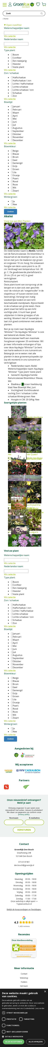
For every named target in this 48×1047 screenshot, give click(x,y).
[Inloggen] (10, 4)
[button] (24, 1036)
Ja (14, 201)
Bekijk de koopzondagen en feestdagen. (24, 909)
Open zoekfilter (14, 25)
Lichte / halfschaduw (23, 83)
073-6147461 (24, 862)
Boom (16, 54)
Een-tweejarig (20, 60)
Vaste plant (18, 67)
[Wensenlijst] (38, 4)
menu (5, 5)
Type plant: (9, 50)
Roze (15, 184)
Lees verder (39, 1008)
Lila (14, 172)
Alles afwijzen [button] (36, 1042)
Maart (16, 112)
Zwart (16, 190)
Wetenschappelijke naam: (16, 28)
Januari (16, 106)
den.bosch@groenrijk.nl (24, 865)
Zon (15, 95)
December (18, 140)
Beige (16, 150)
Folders (24, 982)
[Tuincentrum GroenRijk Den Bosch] (24, 5)
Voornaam (13, 818)
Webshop (24, 978)
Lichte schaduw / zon (23, 89)
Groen (16, 169)
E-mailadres (34, 818)
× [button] (45, 992)
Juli (14, 124)
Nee (15, 204)
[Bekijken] (44, 4)
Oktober (17, 134)
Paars (16, 178)
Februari (17, 109)
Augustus (17, 128)
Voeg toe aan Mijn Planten (17, 221)
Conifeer (17, 57)
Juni (15, 121)
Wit (14, 187)
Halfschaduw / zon (22, 80)
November (18, 137)
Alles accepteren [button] (13, 1042)
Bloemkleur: (10, 146)
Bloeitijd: (8, 102)
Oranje (16, 175)
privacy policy (23, 814)
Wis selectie (10, 36)
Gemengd (17, 163)
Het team (24, 986)
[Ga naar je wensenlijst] (38, 4)
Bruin (15, 157)
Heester (17, 63)
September (18, 131)
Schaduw (17, 92)
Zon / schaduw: (11, 73)
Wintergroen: (10, 196)
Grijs (15, 166)
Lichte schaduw (20, 86)
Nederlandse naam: (13, 39)
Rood (15, 181)
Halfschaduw (19, 77)
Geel (15, 160)
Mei (15, 118)
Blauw (16, 153)
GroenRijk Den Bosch (24, 849)
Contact (24, 973)
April (15, 115)
